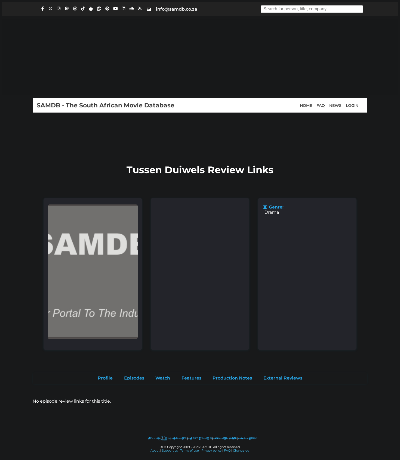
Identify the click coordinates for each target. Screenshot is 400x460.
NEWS (335, 105)
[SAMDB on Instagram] (59, 9)
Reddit (201, 438)
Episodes (134, 378)
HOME (306, 105)
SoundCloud (242, 438)
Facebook (150, 438)
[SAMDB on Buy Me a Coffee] (91, 9)
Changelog (241, 450)
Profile (105, 378)
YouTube (217, 438)
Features (191, 378)
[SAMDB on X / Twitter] (50, 9)
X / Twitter (159, 438)
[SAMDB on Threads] (75, 9)
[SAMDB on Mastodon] (66, 9)
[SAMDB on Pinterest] (107, 9)
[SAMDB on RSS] (139, 9)
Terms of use (189, 450)
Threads (184, 438)
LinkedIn (226, 438)
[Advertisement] (200, 57)
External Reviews (282, 378)
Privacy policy (211, 450)
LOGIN (352, 105)
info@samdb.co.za (176, 9)
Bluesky (233, 438)
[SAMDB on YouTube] (115, 9)
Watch (162, 378)
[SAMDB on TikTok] (83, 9)
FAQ (320, 105)
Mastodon (176, 438)
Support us (170, 450)
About (154, 450)
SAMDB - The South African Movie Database (105, 105)
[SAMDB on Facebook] (42, 9)
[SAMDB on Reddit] (99, 9)
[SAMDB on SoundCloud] (132, 9)
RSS (251, 438)
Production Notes (232, 378)
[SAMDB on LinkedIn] (123, 9)
